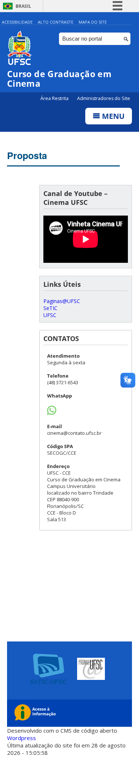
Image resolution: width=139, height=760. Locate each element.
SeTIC (50, 308)
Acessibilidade (17, 22)
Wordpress (21, 738)
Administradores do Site (103, 98)
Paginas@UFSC (61, 301)
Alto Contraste (55, 22)
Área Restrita (55, 98)
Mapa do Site (93, 22)
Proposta (27, 155)
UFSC (49, 315)
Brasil (23, 6)
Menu (112, 116)
